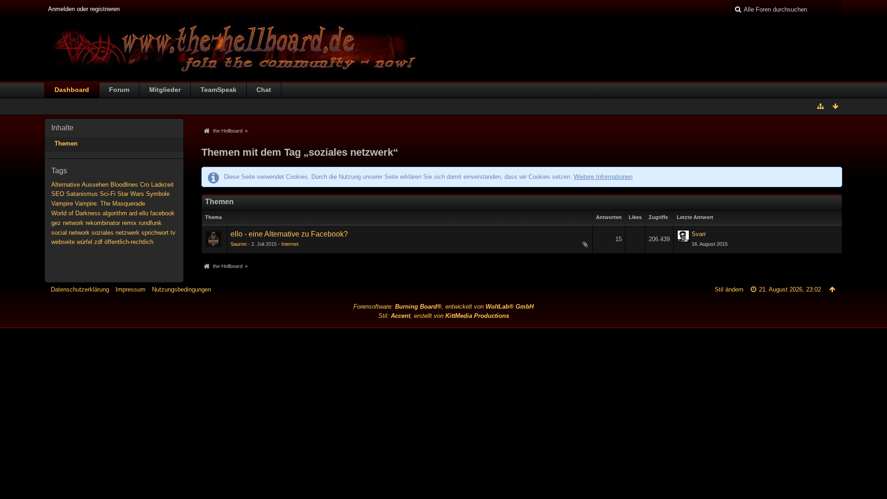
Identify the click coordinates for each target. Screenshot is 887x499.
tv (173, 232)
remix (129, 222)
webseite (63, 241)
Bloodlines (124, 184)
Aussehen (95, 184)
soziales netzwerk (115, 232)
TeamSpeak (218, 89)
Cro (144, 184)
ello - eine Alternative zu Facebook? (289, 234)
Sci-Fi (107, 193)
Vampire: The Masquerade (110, 203)
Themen (66, 143)
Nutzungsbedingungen (181, 289)
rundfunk (150, 222)
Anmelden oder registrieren (84, 9)
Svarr (699, 234)
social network (70, 232)
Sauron (239, 244)
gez (56, 222)
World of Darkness (76, 213)
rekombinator (102, 222)
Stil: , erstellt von (443, 315)
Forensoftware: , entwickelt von (443, 306)
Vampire (62, 203)
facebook (162, 213)
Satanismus (82, 193)
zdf (98, 241)
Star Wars (130, 193)
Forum (119, 89)
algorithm (115, 213)
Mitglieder (165, 89)
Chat (263, 89)
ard (133, 213)
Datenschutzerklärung (80, 289)
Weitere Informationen (603, 176)
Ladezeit (162, 184)
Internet (289, 244)
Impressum (130, 289)
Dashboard (72, 89)
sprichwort (155, 232)
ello (143, 213)
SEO (57, 193)
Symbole (158, 193)
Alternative (65, 184)
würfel (84, 241)
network (73, 222)
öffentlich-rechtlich (128, 241)
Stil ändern (729, 289)
